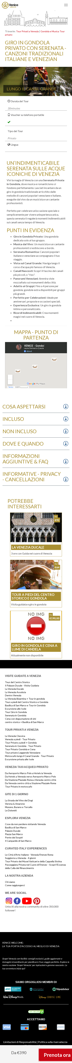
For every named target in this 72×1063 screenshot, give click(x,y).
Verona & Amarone (15, 803)
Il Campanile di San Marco (18, 840)
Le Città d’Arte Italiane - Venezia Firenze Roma (29, 854)
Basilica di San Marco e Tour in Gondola (25, 705)
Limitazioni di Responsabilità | (20, 1041)
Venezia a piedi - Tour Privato (20, 739)
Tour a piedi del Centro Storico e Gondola (26, 702)
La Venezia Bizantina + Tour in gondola (25, 698)
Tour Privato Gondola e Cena (20, 749)
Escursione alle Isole (15, 708)
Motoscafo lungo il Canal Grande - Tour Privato (29, 756)
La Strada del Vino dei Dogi (19, 800)
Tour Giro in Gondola (16, 712)
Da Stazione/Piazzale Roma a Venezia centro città (30, 779)
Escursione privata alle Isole (19, 759)
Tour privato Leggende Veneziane (22, 752)
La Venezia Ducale (14, 688)
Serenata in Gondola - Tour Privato (23, 746)
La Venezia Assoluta (15, 692)
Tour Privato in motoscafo (18, 786)
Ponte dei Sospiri (14, 837)
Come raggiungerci (15, 885)
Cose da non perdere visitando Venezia (25, 824)
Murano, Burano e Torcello (18, 807)
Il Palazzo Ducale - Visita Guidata (22, 685)
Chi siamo (10, 881)
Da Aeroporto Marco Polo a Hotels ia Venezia (28, 773)
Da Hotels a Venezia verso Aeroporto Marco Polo (30, 776)
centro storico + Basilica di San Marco (24, 722)
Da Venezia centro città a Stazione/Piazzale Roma (30, 783)
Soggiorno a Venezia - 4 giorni (20, 858)
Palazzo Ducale (12, 830)
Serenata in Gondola (15, 715)
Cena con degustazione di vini (20, 718)
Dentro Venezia (13, 695)
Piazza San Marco (14, 834)
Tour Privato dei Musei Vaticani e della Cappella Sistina (33, 861)
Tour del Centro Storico (17, 682)
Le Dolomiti (11, 810)
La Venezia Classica (15, 735)
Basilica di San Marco (15, 827)
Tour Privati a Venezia (27, 31)
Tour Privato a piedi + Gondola (21, 742)
